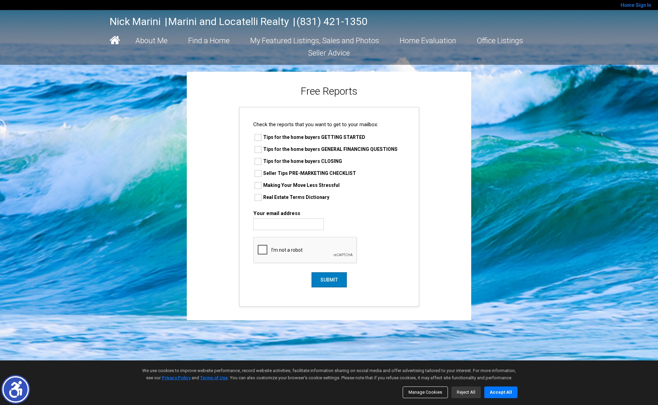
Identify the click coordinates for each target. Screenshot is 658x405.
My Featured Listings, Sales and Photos (314, 40)
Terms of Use (214, 377)
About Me (151, 40)
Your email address (276, 213)
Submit (329, 280)
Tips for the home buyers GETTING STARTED (314, 137)
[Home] (115, 40)
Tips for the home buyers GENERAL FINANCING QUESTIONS (330, 149)
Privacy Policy (176, 377)
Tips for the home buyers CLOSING (302, 161)
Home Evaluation (428, 40)
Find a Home (209, 40)
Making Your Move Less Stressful (301, 185)
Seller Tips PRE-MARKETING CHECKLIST (309, 173)
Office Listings (500, 40)
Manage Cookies (425, 392)
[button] (15, 389)
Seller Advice (329, 53)
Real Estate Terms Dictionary (296, 197)
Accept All (501, 392)
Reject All (466, 392)
